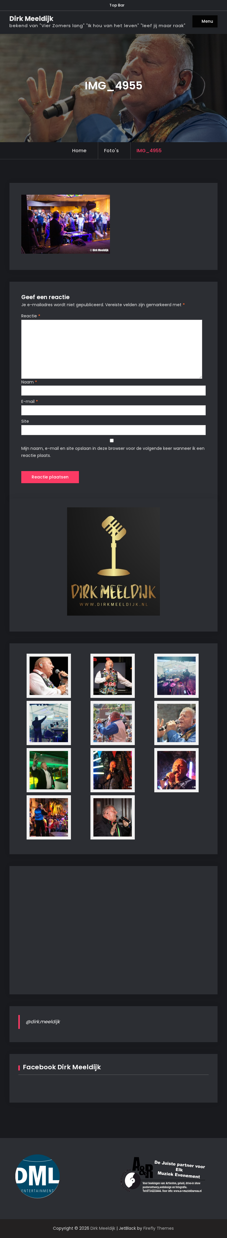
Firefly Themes (158, 1228)
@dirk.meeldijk (43, 1021)
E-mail (29, 401)
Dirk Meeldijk (31, 18)
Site (25, 421)
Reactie (30, 316)
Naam (29, 382)
